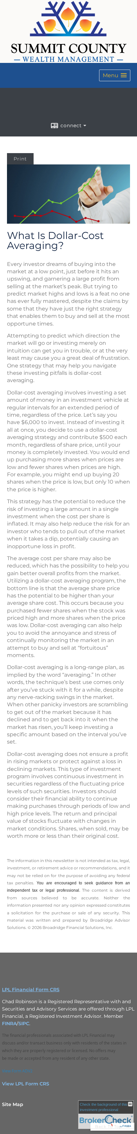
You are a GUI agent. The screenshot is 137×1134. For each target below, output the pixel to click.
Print (20, 159)
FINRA (9, 1023)
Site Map (12, 1104)
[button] (114, 75)
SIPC (23, 1023)
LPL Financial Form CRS (31, 990)
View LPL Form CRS (25, 1084)
